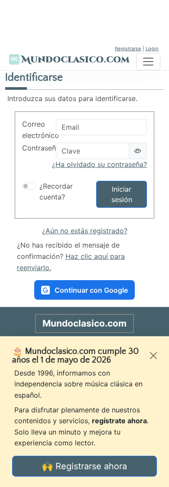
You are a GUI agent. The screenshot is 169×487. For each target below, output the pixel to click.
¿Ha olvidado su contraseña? (99, 164)
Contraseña (36, 148)
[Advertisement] (84, 21)
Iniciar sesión (121, 194)
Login (152, 49)
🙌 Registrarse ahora (84, 466)
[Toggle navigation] (148, 61)
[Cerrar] (153, 355)
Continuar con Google (91, 290)
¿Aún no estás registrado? (84, 230)
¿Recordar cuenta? (56, 192)
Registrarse (128, 49)
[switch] (29, 186)
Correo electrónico (36, 130)
